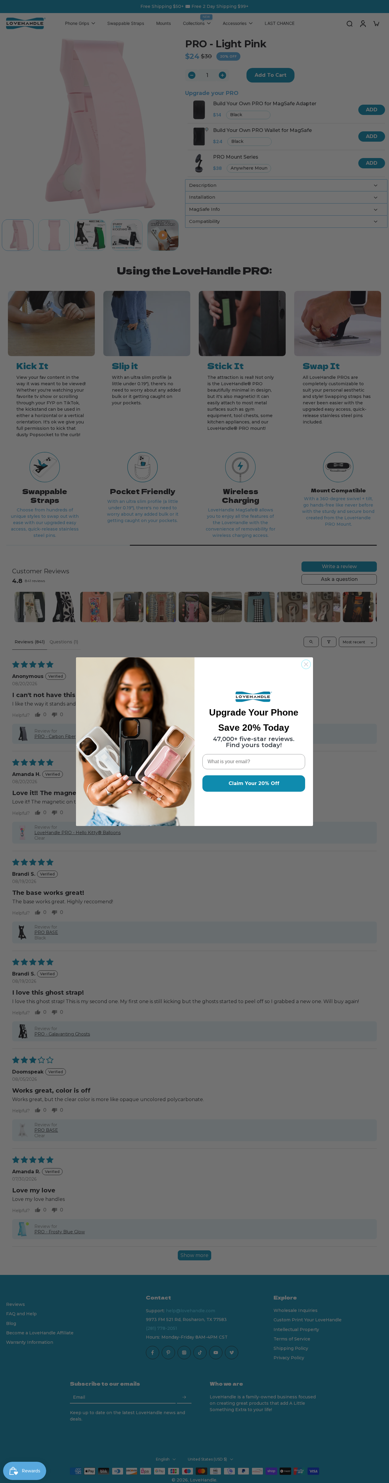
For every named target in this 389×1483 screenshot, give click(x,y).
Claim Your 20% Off (254, 783)
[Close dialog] (306, 664)
